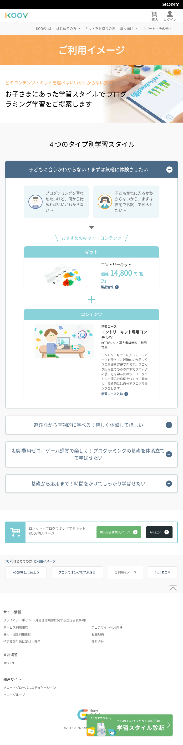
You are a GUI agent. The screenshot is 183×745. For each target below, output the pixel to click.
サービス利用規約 (15, 627)
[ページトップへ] (172, 586)
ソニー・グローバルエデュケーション (29, 687)
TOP (8, 561)
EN (12, 663)
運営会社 (98, 641)
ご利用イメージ (45, 561)
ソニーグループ (14, 694)
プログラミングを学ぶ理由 (77, 572)
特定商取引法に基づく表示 (22, 641)
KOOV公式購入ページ (115, 532)
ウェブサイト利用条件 (107, 627)
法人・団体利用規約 (17, 634)
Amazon (156, 532)
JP (5, 663)
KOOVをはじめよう (25, 572)
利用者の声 (163, 572)
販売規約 (98, 634)
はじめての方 (22, 561)
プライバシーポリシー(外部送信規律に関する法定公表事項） (45, 620)
